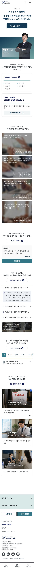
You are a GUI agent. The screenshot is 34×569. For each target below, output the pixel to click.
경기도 (10, 355)
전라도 (30, 355)
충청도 (23, 355)
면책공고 (4, 528)
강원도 (17, 355)
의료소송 (21, 83)
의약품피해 (22, 86)
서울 (4, 355)
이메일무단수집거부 (7, 521)
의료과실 (7, 83)
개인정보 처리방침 (6, 525)
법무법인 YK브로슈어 (7, 531)
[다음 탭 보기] (32, 354)
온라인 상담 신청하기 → (17, 113)
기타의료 (7, 89)
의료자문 (7, 86)
